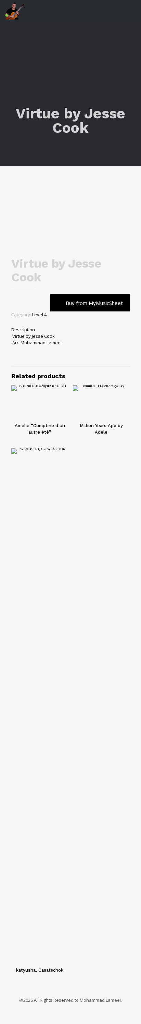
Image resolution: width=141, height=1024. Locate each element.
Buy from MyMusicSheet (94, 302)
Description (23, 330)
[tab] (70, 330)
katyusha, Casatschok (39, 970)
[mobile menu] (132, 10)
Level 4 (39, 314)
